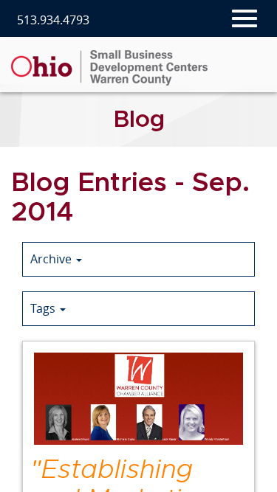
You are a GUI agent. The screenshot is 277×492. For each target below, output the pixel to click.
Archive (52, 259)
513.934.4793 (53, 20)
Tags (44, 309)
